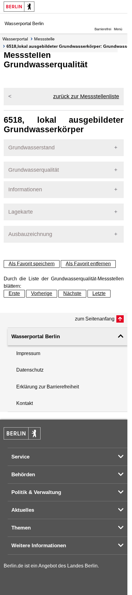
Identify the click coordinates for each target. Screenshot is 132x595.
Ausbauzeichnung (30, 234)
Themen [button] (21, 528)
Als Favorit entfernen (88, 263)
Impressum (28, 353)
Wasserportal (15, 38)
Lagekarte (20, 212)
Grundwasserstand (31, 147)
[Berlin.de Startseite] (19, 7)
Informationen (25, 189)
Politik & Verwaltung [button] (36, 492)
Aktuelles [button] (22, 510)
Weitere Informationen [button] (38, 545)
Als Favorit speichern (32, 263)
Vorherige (41, 293)
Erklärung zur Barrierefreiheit (47, 386)
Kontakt (24, 403)
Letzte (99, 293)
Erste (14, 293)
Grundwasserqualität (33, 170)
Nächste (72, 293)
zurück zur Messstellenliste (86, 96)
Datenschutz (30, 369)
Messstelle (44, 38)
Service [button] (20, 457)
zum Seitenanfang (95, 318)
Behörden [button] (23, 474)
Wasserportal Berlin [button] (35, 336)
